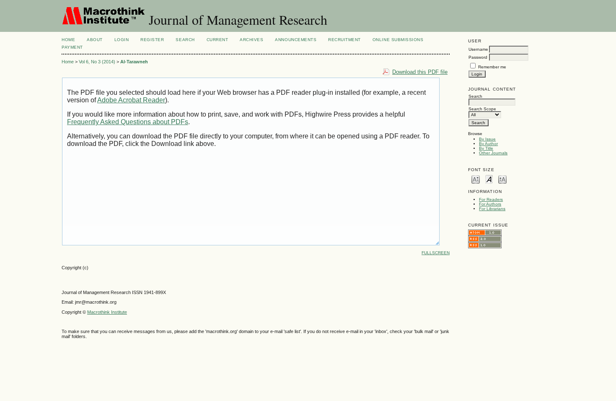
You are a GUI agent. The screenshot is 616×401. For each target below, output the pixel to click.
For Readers (491, 199)
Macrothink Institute (107, 312)
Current (217, 39)
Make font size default (489, 179)
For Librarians (492, 208)
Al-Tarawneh (134, 61)
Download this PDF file (420, 72)
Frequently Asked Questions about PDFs (127, 121)
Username (478, 49)
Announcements (295, 39)
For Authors (490, 204)
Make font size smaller (475, 179)
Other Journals (493, 153)
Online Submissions (398, 39)
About (95, 39)
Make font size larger (502, 179)
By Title (486, 148)
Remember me (492, 67)
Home (68, 39)
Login (121, 39)
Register (152, 39)
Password (477, 57)
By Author (488, 143)
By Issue (487, 139)
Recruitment (344, 39)
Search (185, 39)
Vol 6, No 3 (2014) (97, 61)
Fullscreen (436, 252)
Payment (72, 47)
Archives (251, 39)
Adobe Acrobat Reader (131, 100)
